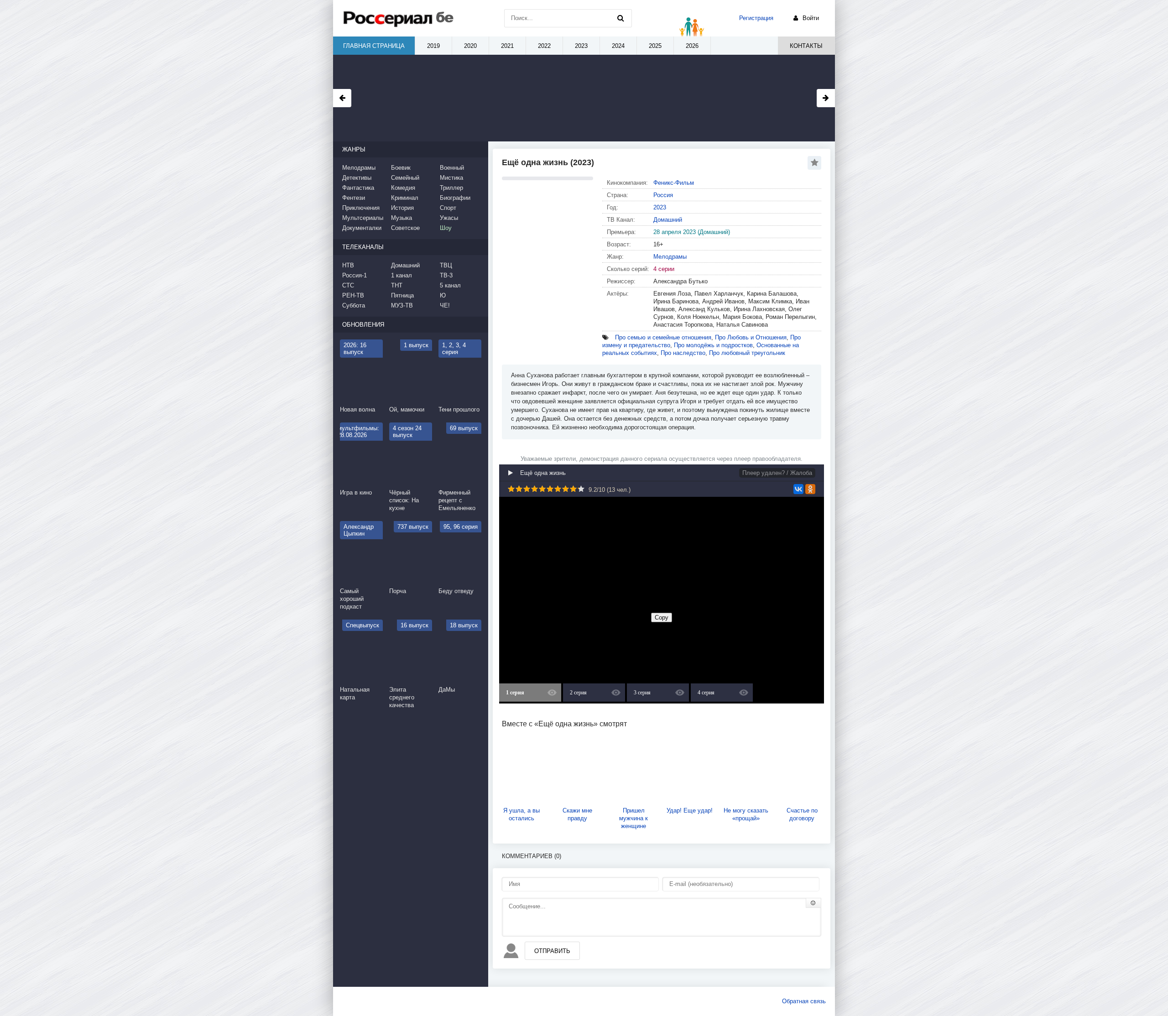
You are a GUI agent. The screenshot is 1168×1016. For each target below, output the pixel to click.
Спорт (448, 207)
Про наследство (683, 352)
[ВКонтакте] (798, 489)
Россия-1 (354, 275)
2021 (507, 45)
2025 (655, 45)
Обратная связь (804, 1001)
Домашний (667, 219)
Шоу (446, 227)
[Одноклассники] (810, 489)
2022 (544, 45)
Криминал (404, 197)
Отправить (552, 951)
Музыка (401, 217)
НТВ (348, 265)
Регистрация (756, 18)
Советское (405, 227)
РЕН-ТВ (353, 295)
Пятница (402, 295)
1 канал (401, 275)
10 (581, 489)
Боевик (401, 167)
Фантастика (358, 187)
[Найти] (620, 18)
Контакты (806, 45)
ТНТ (396, 285)
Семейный (405, 177)
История (402, 207)
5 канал (450, 285)
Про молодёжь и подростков (713, 345)
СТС (348, 285)
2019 (433, 45)
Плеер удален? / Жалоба (777, 472)
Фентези (353, 197)
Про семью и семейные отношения (663, 337)
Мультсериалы (362, 217)
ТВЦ (446, 265)
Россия (663, 195)
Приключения (361, 207)
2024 (618, 45)
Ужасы (449, 217)
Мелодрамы (670, 256)
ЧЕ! (445, 305)
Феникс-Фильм (673, 182)
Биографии (455, 197)
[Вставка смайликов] (813, 903)
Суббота (353, 305)
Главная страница (374, 45)
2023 (659, 207)
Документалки (361, 227)
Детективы (356, 177)
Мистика (451, 177)
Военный (452, 167)
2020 (470, 45)
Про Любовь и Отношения (751, 337)
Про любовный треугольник (747, 352)
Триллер (451, 187)
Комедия (403, 187)
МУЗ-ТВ (402, 305)
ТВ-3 (446, 275)
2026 (692, 45)
